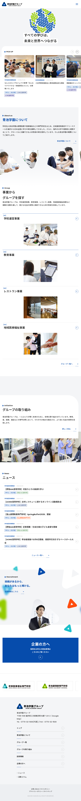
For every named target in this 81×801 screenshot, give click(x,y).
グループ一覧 (22, 742)
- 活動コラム (22, 777)
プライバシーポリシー (36, 791)
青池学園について (64, 141)
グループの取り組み (24, 749)
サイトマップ (48, 791)
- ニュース (21, 773)
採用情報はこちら (11, 591)
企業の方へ (21, 763)
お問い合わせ (35, 789)
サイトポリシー (45, 789)
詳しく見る (66, 429)
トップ (19, 728)
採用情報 (20, 756)
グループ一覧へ (67, 364)
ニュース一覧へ (37, 555)
